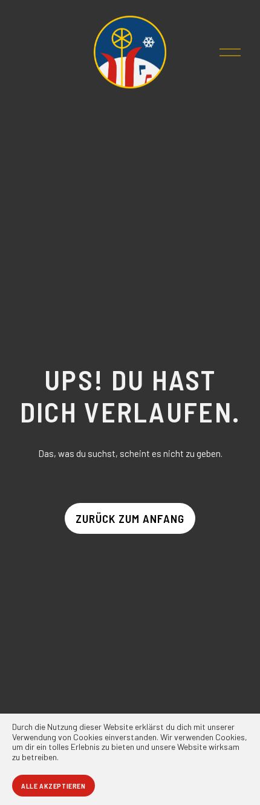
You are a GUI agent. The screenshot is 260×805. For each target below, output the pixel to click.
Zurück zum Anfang (130, 518)
